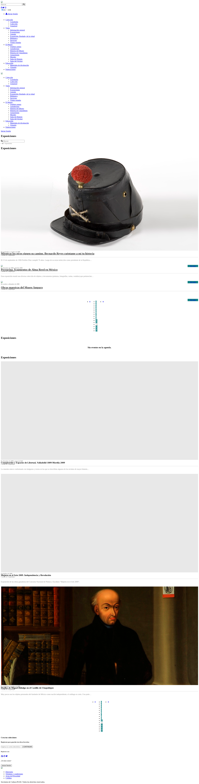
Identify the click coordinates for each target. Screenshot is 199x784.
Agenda (13, 34)
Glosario (13, 67)
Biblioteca (14, 38)
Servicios (13, 40)
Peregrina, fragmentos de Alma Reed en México (29, 269)
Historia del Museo (17, 51)
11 (96, 322)
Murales (13, 57)
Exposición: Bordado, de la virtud (22, 36)
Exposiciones (15, 32)
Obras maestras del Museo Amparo (22, 287)
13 (96, 327)
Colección (9, 20)
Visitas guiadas (15, 42)
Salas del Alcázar (16, 61)
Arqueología (14, 55)
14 (96, 329)
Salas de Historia (16, 59)
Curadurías (14, 22)
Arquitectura (14, 49)
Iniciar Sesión (12, 14)
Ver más (193, 266)
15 (96, 331)
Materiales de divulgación (19, 65)
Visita (8, 28)
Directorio (9, 772)
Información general (17, 30)
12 (97, 324)
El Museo (9, 45)
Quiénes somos (15, 47)
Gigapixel (13, 26)
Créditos (9, 778)
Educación (9, 63)
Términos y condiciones (14, 774)
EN (9, 10)
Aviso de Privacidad (13, 776)
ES (4, 10)
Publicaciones (11, 69)
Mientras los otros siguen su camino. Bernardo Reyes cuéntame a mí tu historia (47, 253)
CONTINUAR (27, 747)
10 (96, 320)
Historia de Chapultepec (19, 53)
